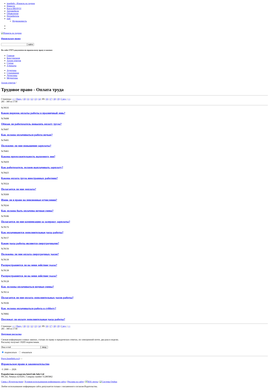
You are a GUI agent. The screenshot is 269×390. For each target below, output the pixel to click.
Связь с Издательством (12, 381)
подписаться (11, 352)
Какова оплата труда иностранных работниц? (29, 178)
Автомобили (13, 11)
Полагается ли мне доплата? (18, 189)
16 (47, 99)
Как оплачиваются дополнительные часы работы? (32, 232)
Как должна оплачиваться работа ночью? (27, 134)
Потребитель (13, 16)
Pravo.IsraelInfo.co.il (10, 358)
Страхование (13, 73)
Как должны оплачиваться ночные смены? (27, 286)
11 (28, 99)
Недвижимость (19, 21)
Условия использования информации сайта (45, 381)
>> (69, 99)
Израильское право (11, 38)
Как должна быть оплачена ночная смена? (27, 210)
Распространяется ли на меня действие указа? (29, 265)
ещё (9, 18)
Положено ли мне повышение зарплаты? (26, 145)
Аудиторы (11, 70)
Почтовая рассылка (11, 334)
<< (13, 99)
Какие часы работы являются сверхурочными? (30, 243)
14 (39, 99)
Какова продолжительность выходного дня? (28, 156)
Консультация (13, 58)
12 (32, 99)
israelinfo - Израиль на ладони (21, 3)
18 (54, 99)
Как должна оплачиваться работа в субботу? (28, 308)
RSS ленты (93, 381)
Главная (10, 55)
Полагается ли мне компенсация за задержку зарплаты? (35, 221)
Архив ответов (14, 60)
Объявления (12, 13)
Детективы (12, 75)
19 (58, 99)
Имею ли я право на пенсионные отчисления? (29, 199)
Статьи (10, 63)
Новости (11, 6)
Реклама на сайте (75, 381)
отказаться (27, 352)
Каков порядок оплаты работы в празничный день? (33, 113)
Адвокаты (11, 65)
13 (35, 99)
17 (51, 99)
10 (24, 99)
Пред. (19, 99)
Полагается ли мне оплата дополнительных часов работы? (37, 297)
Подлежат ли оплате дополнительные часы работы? (33, 319)
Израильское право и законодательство (25, 364)
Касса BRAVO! (14, 8)
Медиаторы (12, 78)
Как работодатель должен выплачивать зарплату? (32, 167)
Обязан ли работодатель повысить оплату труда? (31, 123)
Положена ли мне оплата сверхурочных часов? (30, 254)
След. (63, 99)
